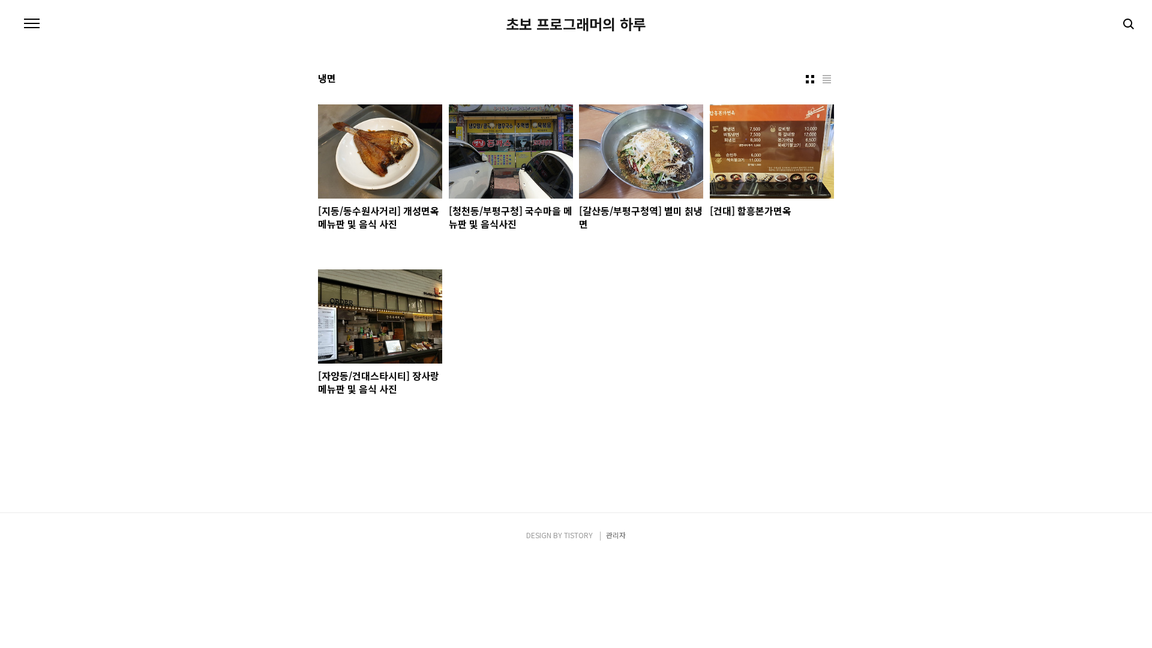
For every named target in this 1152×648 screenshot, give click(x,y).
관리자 (616, 535)
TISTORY (578, 535)
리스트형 (827, 79)
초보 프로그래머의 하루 (576, 24)
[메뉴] (32, 24)
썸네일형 (810, 79)
